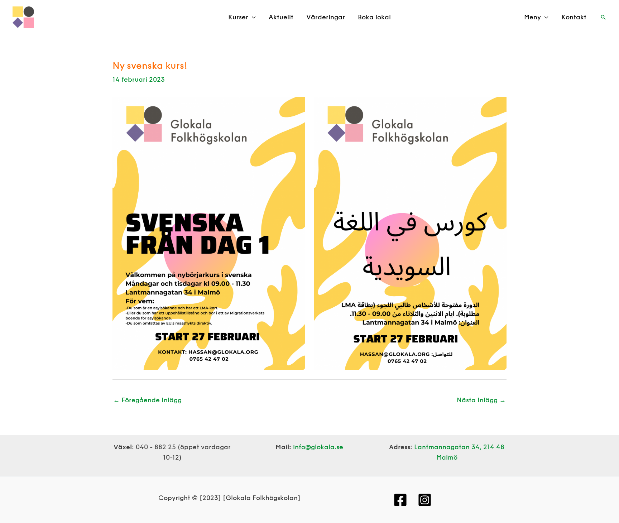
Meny (532, 17)
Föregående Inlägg (147, 400)
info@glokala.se (318, 447)
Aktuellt (281, 17)
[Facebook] (400, 500)
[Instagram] (425, 500)
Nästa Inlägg (481, 400)
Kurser (238, 17)
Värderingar (325, 17)
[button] (603, 17)
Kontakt (573, 17)
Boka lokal (374, 17)
